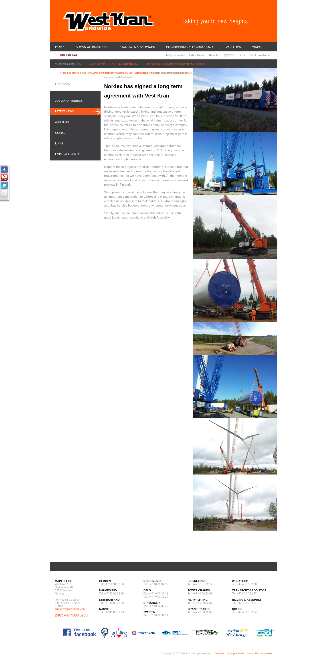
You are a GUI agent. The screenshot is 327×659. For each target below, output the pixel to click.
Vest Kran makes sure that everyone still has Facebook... (176, 64)
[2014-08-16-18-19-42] (235, 194)
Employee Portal (260, 55)
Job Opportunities (174, 55)
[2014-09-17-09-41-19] (235, 417)
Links (242, 55)
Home (60, 47)
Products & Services (137, 47)
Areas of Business (91, 47)
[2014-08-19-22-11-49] (235, 321)
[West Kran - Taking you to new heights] (108, 33)
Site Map (219, 653)
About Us (214, 55)
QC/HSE (229, 55)
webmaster (266, 653)
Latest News (196, 55)
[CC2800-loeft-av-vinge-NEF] (235, 529)
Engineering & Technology (189, 47)
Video (257, 47)
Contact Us (252, 653)
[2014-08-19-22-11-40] (235, 257)
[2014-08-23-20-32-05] (235, 353)
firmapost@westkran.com (70, 609)
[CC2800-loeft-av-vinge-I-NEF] (235, 473)
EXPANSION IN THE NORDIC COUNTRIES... (114, 64)
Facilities (232, 47)
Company (123, 72)
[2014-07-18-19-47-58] (235, 130)
